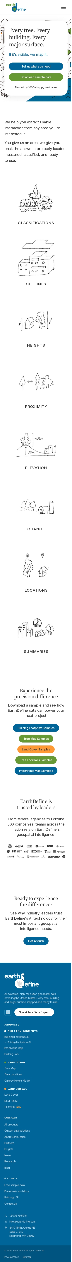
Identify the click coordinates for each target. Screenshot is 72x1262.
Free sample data (14, 1185)
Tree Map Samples (36, 738)
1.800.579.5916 (18, 1215)
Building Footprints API (17, 1042)
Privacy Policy (11, 1257)
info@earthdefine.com (22, 1221)
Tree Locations (13, 1074)
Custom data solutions (17, 1130)
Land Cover (11, 1094)
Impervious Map (13, 1047)
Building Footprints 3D (17, 1036)
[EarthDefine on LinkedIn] (7, 1012)
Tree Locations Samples (36, 760)
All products (11, 1124)
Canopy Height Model (17, 1080)
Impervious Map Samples (36, 771)
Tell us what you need (35, 66)
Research (10, 1161)
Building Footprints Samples (36, 728)
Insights (8, 1149)
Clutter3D (12, 1107)
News (7, 1155)
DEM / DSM (11, 1100)
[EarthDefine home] (21, 981)
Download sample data (36, 77)
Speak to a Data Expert (34, 1012)
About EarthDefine (15, 1136)
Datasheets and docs (16, 1191)
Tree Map (10, 1068)
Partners (9, 1142)
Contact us (10, 1203)
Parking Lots (11, 1054)
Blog (7, 1167)
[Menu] (63, 7)
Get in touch (36, 941)
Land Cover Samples (36, 749)
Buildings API (11, 1197)
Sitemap (27, 1257)
